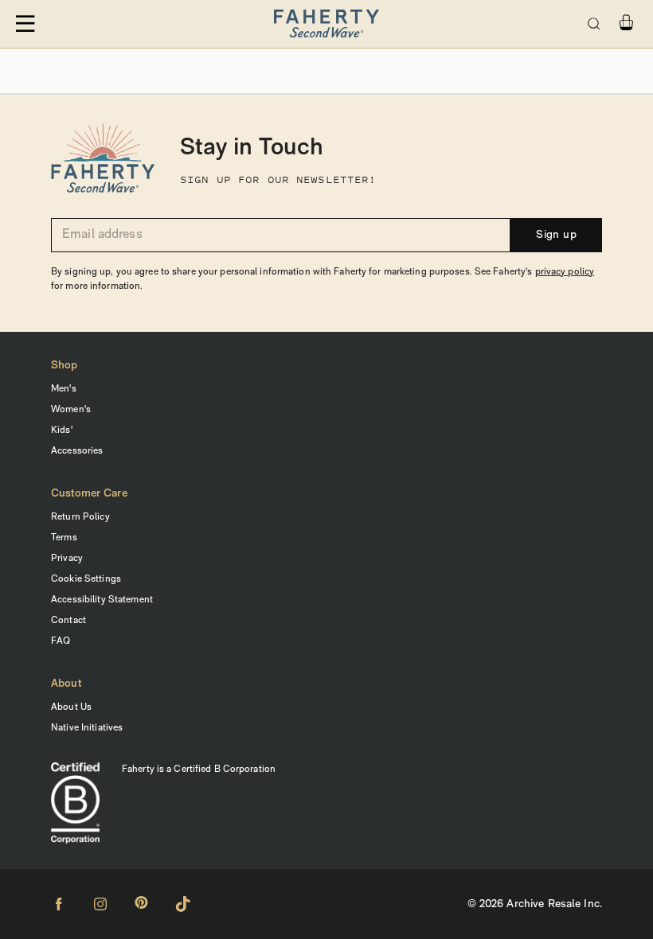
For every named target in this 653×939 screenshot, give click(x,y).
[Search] (594, 23)
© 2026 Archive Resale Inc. (534, 904)
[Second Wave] (326, 24)
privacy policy (565, 272)
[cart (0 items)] (626, 22)
